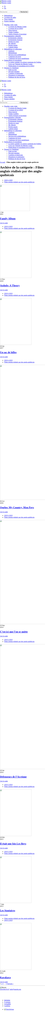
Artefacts (11, 51)
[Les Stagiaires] (15, 902)
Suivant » (10, 984)
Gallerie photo (13, 47)
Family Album (7, 218)
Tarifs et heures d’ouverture (17, 34)
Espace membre (9, 21)
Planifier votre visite (10, 25)
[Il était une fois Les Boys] (15, 835)
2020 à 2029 (8, 180)
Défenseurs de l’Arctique (13, 776)
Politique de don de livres (16, 77)
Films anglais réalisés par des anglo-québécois (19, 182)
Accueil (2, 162)
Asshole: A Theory (10, 285)
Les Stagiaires (7, 910)
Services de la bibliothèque (17, 55)
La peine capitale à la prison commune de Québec (24, 62)
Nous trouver (12, 30)
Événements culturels (15, 38)
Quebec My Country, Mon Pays (17, 507)
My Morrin (12, 43)
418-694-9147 (4, 989)
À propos (7, 1002)
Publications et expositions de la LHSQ (21, 66)
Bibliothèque (8, 15)
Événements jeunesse (15, 40)
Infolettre (7, 1000)
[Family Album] (15, 210)
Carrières (7, 1006)
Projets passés (12, 45)
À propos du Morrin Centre (17, 26)
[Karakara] (15, 969)
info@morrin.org (15, 989)
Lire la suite (4, 223)
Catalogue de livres (14, 56)
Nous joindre (8, 19)
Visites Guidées (13, 32)
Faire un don (12, 70)
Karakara (5, 977)
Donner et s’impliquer (11, 68)
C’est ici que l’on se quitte (14, 631)
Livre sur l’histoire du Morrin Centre (20, 64)
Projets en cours (13, 41)
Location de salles (10, 17)
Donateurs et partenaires (16, 75)
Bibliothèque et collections (13, 49)
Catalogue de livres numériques (18, 58)
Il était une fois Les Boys (13, 843)
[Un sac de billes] (15, 344)
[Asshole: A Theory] (15, 277)
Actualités (7, 1004)
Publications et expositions (13, 60)
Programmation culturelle (12, 36)
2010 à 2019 (8, 226)
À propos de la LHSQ (15, 28)
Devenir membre (13, 71)
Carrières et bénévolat (15, 73)
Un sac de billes (8, 352)
